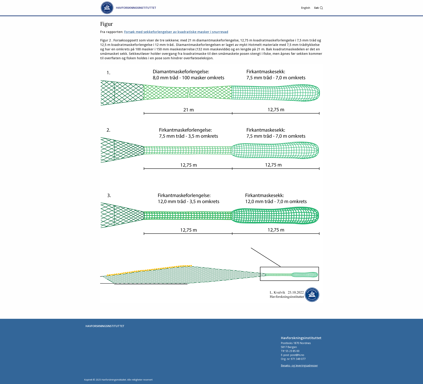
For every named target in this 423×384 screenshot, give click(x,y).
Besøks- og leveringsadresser (299, 365)
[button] (318, 8)
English (305, 8)
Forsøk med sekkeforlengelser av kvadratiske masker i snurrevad (176, 32)
